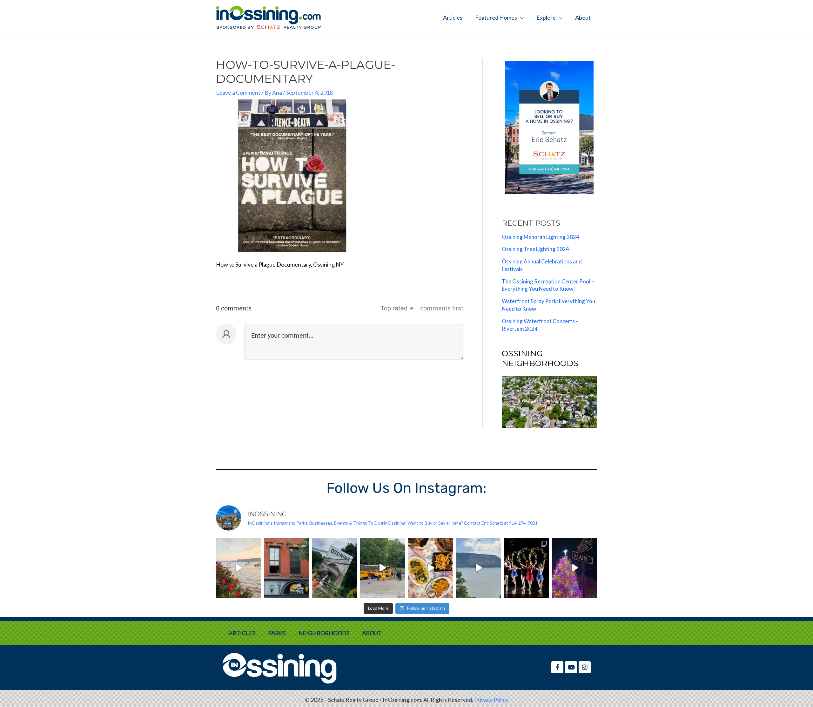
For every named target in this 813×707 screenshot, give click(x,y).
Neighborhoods (323, 632)
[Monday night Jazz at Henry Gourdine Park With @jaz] (238, 568)
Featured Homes (496, 17)
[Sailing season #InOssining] (478, 568)
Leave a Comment (238, 92)
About (583, 17)
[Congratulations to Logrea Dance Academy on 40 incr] (526, 568)
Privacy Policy (491, 699)
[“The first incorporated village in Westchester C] (334, 568)
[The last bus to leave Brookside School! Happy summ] (382, 568)
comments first (441, 308)
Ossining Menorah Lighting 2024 (540, 237)
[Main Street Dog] (286, 568)
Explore (546, 17)
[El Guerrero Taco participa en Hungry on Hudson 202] (430, 568)
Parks (277, 632)
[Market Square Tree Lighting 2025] (574, 568)
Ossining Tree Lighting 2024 (535, 249)
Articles (452, 17)
